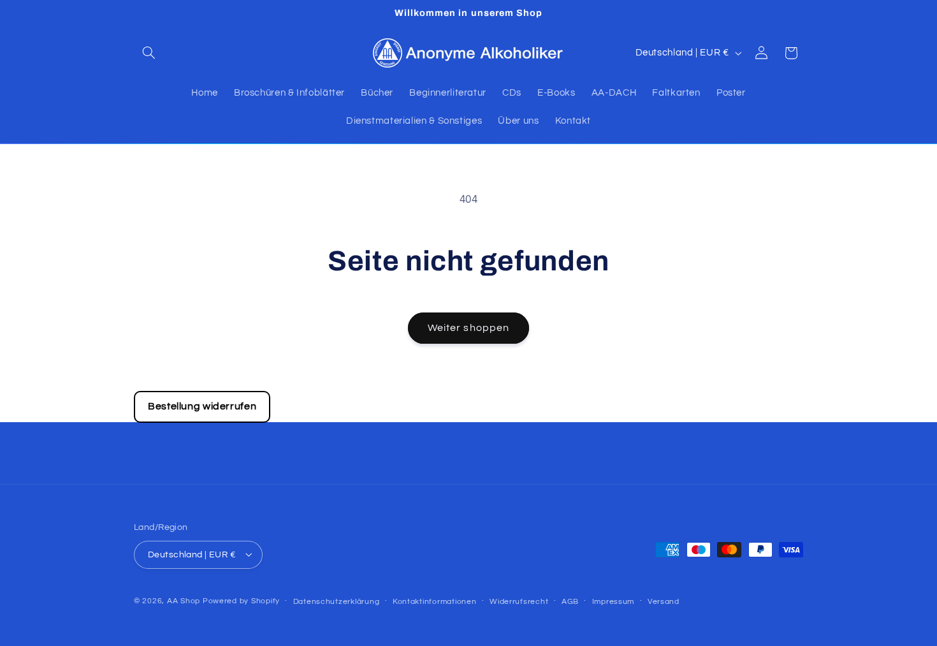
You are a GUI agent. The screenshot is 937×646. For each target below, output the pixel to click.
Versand (663, 601)
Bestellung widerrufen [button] (202, 406)
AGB (570, 601)
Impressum (613, 601)
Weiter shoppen (468, 328)
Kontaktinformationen (435, 601)
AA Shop (183, 600)
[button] (148, 53)
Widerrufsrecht (519, 601)
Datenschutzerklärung (336, 601)
